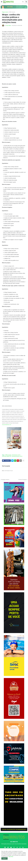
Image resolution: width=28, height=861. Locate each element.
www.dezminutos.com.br (17, 456)
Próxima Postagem (22, 479)
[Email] (20, 460)
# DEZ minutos (12, 12)
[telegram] (17, 847)
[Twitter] (12, 460)
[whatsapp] (20, 847)
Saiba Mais (10, 856)
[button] (1, 2)
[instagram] (14, 847)
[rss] (23, 847)
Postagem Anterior (5, 479)
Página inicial (5, 12)
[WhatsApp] (15, 460)
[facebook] (5, 847)
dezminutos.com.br (16, 454)
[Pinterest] (18, 460)
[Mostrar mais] (23, 460)
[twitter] (8, 847)
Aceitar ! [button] (4, 858)
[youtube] (11, 847)
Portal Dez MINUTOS (6, 456)
